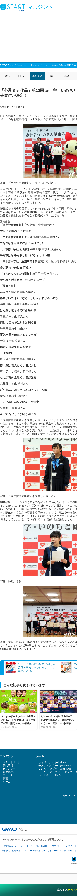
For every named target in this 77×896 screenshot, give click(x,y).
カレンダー (9, 768)
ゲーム (6, 781)
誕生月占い (9, 772)
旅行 (52, 75)
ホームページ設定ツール (52, 775)
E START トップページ (11, 65)
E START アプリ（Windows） (55, 768)
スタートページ (11, 762)
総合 (7, 75)
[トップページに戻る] (13, 7)
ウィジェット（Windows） (53, 762)
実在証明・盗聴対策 (11, 850)
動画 (5, 778)
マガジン (41, 65)
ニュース (8, 775)
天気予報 (8, 765)
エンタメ (30, 65)
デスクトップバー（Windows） (56, 765)
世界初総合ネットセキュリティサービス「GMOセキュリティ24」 (32, 846)
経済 (66, 75)
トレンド (22, 75)
